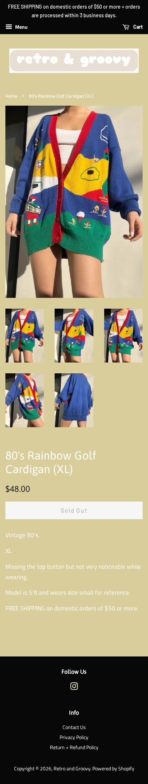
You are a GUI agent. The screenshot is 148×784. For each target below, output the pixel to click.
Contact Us (74, 727)
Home (11, 96)
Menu (21, 27)
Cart (137, 27)
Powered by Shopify (113, 769)
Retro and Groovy (72, 769)
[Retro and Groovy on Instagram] (74, 688)
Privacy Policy (74, 737)
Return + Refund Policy (74, 747)
